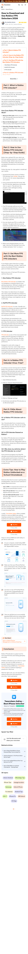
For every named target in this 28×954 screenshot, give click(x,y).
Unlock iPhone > (9, 9)
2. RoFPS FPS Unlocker (9, 67)
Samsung (8, 787)
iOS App (14, 801)
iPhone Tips (7, 782)
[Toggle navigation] (24, 5)
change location (19, 782)
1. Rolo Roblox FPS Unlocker (10, 65)
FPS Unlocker (5, 335)
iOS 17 (5, 796)
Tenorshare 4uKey (11, 513)
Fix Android (8, 791)
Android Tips (19, 791)
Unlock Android (8, 778)
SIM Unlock (21, 796)
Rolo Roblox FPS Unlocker (8, 281)
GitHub (15, 176)
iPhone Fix (12, 796)
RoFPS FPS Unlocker (7, 306)
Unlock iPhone (18, 24)
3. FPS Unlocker (7, 69)
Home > (3, 9)
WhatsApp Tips (20, 778)
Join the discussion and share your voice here (14, 739)
